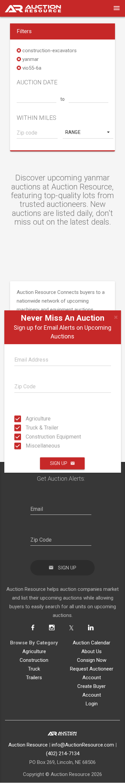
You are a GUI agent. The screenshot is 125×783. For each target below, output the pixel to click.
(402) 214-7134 (62, 754)
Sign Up (58, 463)
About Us (91, 651)
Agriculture (27, 418)
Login (92, 704)
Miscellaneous (27, 446)
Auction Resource (28, 745)
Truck (34, 669)
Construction (34, 660)
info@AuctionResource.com (83, 745)
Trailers (34, 678)
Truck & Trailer (27, 427)
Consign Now (91, 660)
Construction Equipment (27, 437)
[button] (88, 132)
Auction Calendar (91, 643)
